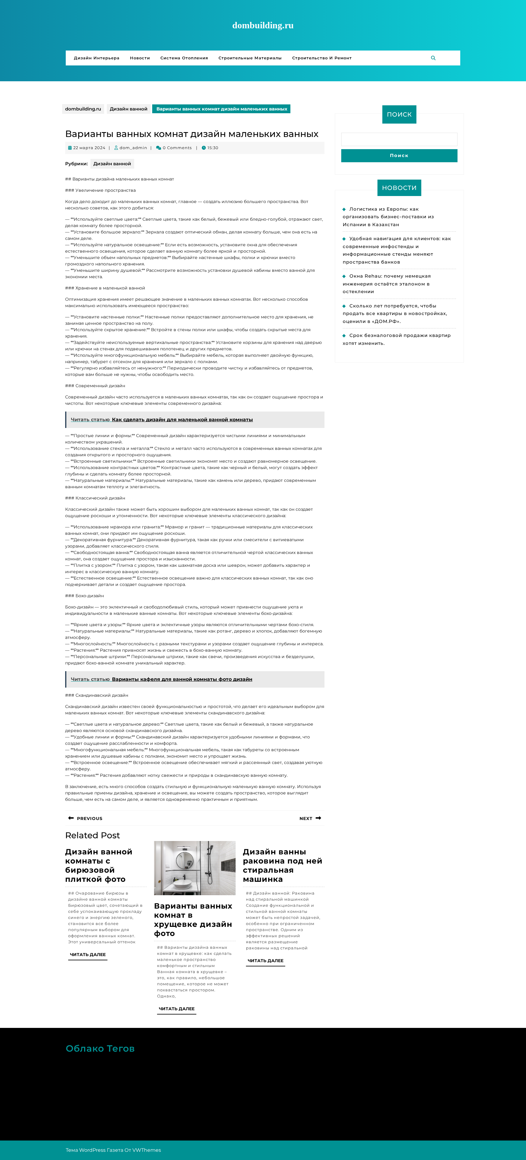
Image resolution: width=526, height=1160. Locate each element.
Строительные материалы (250, 57)
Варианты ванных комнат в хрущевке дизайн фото (193, 919)
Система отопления (184, 57)
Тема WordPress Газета (94, 1150)
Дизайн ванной (129, 109)
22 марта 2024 (89, 147)
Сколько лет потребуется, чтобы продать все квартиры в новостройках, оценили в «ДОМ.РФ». (395, 313)
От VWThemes (142, 1150)
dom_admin (133, 147)
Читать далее (88, 955)
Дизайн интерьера (97, 57)
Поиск (399, 114)
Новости (140, 57)
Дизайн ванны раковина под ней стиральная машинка (283, 865)
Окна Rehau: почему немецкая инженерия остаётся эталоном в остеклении (387, 283)
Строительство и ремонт (322, 57)
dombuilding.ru (263, 25)
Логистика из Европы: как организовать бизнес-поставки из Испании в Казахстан (388, 216)
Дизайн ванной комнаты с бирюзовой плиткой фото (99, 865)
